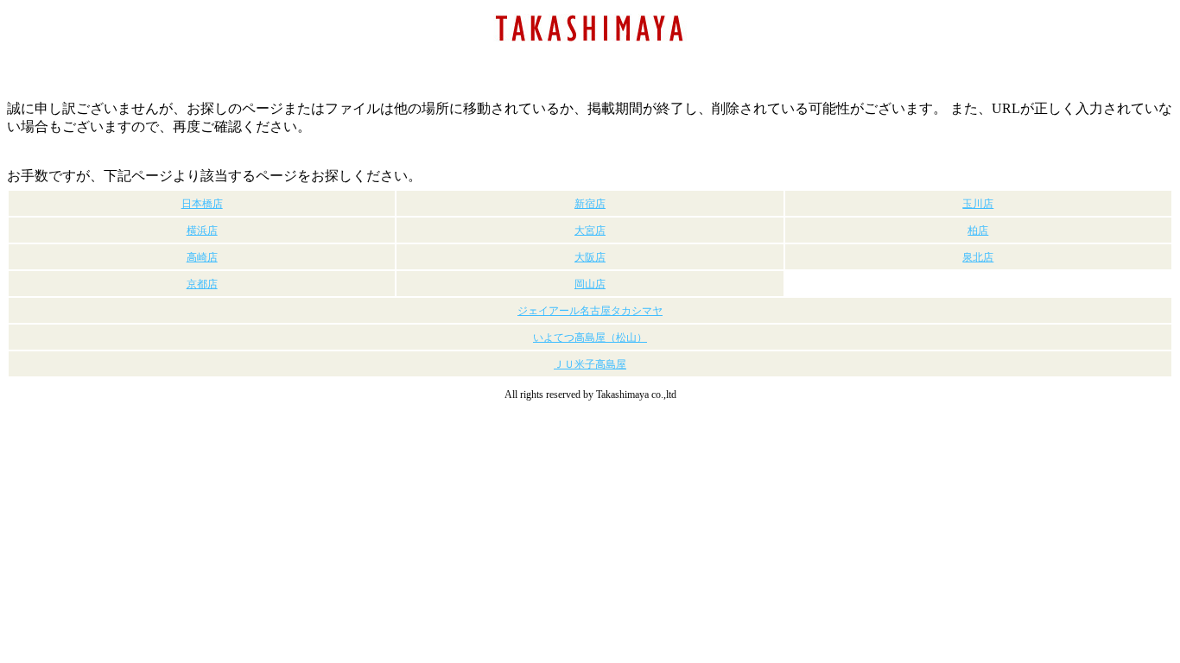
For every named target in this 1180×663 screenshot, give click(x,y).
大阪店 (590, 257)
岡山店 (590, 284)
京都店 (202, 284)
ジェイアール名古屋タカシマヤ (590, 311)
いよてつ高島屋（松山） (590, 338)
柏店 (977, 230)
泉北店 (977, 257)
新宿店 (590, 204)
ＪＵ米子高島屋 (590, 364)
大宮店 (590, 230)
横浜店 (202, 230)
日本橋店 (202, 204)
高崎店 (202, 257)
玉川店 (977, 204)
